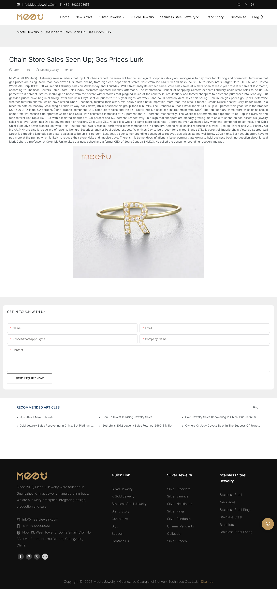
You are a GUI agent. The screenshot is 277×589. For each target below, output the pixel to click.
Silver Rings (176, 511)
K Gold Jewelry (123, 496)
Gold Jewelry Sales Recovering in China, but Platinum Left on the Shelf (222, 417)
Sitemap (207, 581)
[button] (262, 17)
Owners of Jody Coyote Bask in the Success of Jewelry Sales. (222, 425)
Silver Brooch (177, 541)
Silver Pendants (179, 519)
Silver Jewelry (122, 489)
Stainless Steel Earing (236, 532)
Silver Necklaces (179, 504)
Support (117, 533)
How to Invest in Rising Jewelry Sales (127, 417)
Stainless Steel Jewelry (129, 504)
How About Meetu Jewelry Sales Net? (38, 417)
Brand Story (120, 511)
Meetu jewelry (28, 32)
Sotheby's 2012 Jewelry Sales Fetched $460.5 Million (137, 425)
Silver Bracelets (178, 489)
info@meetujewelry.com (39, 4)
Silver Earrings (177, 496)
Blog (255, 407)
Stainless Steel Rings (235, 510)
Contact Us (120, 541)
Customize (120, 519)
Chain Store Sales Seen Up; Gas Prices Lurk (77, 32)
